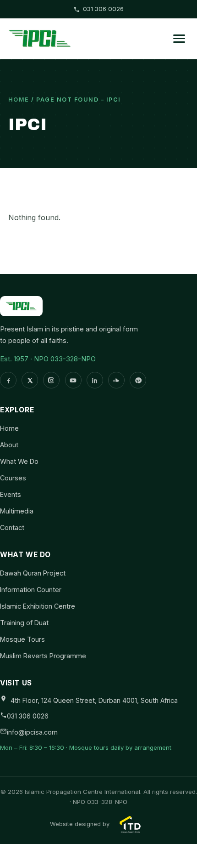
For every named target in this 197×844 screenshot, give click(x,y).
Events (10, 494)
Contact (12, 527)
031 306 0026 (103, 8)
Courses (13, 478)
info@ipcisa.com (32, 732)
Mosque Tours (22, 639)
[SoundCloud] (116, 380)
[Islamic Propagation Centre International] (40, 38)
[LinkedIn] (95, 380)
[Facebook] (8, 380)
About (9, 445)
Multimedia (16, 511)
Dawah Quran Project (33, 573)
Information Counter (30, 589)
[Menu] (179, 38)
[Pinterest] (138, 380)
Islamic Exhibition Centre (37, 606)
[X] (30, 380)
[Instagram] (51, 380)
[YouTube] (73, 380)
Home (18, 99)
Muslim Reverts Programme (43, 656)
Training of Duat (24, 623)
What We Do (19, 461)
